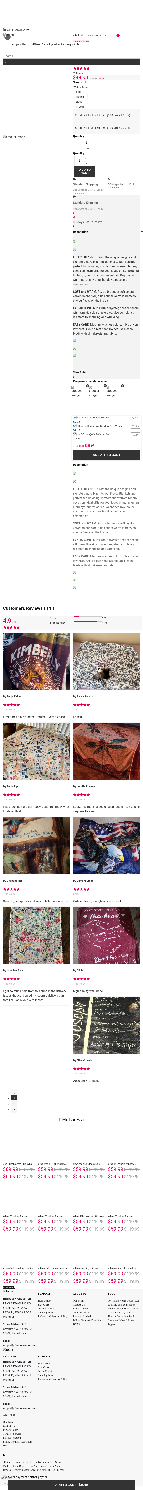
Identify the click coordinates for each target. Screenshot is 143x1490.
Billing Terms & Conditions (87, 1320)
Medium (80, 96)
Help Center (44, 1300)
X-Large (80, 106)
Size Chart (43, 1304)
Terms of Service (82, 1312)
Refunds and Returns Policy (52, 1316)
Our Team (78, 1300)
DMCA (77, 1324)
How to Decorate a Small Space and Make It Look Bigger (121, 1320)
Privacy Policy (80, 1308)
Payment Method (82, 1316)
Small (79, 91)
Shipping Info (45, 1312)
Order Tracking (46, 1308)
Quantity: (79, 136)
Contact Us (79, 1304)
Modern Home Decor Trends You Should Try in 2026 (31, 1466)
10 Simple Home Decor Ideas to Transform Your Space (32, 1462)
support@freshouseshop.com (20, 1345)
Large (79, 101)
